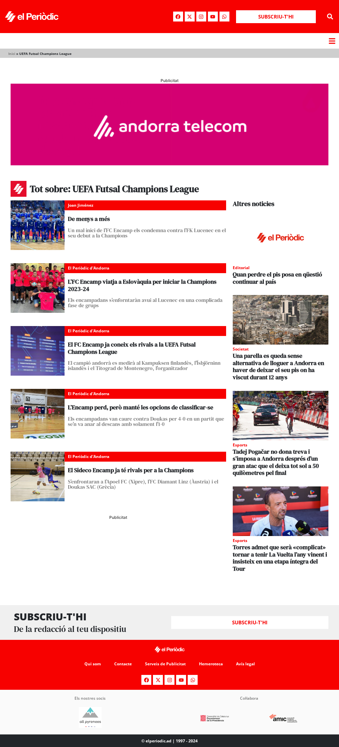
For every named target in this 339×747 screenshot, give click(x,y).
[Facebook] (178, 16)
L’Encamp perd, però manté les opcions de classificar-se (140, 407)
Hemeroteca (211, 664)
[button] (330, 16)
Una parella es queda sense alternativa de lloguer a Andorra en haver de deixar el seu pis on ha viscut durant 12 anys (278, 366)
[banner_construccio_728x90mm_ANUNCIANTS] (118, 545)
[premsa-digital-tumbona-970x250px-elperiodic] (169, 163)
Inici (11, 53)
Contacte (123, 664)
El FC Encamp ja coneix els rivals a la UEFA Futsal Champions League (132, 348)
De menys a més (89, 219)
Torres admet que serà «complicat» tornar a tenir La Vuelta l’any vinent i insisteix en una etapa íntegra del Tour (280, 558)
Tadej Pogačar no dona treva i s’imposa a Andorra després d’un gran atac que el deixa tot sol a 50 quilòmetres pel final (276, 462)
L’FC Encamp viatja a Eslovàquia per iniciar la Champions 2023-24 (142, 285)
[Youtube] (213, 16)
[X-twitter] (190, 16)
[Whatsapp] (224, 16)
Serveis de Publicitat (165, 664)
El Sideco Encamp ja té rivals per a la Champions (131, 470)
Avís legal (245, 664)
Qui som (92, 664)
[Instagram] (201, 16)
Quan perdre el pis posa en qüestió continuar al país (277, 278)
